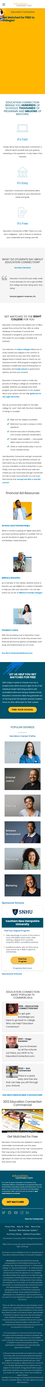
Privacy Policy (10, 1226)
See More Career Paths (22, 736)
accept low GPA (24, 479)
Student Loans (10, 630)
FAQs (27, 1226)
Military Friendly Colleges (30, 593)
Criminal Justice (10, 779)
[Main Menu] (3, 4)
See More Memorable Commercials (22, 1094)
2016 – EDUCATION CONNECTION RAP (28, 1007)
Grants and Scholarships (16, 525)
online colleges (23, 349)
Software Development (13, 832)
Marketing (11, 885)
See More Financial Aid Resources (17, 653)
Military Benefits (11, 577)
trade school (21, 369)
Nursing (10, 752)
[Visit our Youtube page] (16, 1212)
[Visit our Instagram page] (21, 1212)
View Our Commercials (34, 1219)
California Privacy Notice (31, 1234)
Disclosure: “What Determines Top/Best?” (23, 1230)
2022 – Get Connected (24, 1069)
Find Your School (22, 709)
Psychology (12, 859)
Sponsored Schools (13, 902)
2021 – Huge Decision (24, 1040)
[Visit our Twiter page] (3, 1212)
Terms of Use (35, 1226)
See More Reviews (22, 267)
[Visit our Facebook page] (9, 1212)
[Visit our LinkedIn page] (27, 1212)
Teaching (11, 805)
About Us (20, 1226)
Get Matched (15, 1202)
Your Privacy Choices (13, 1234)
